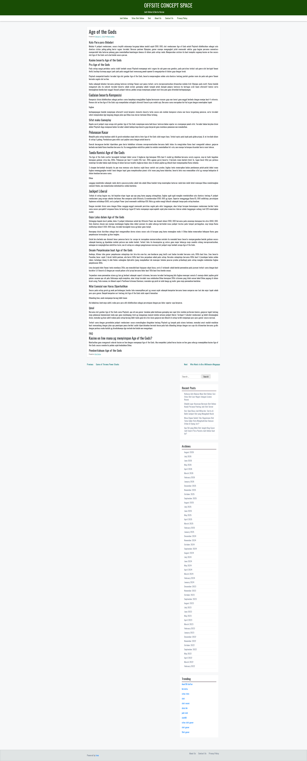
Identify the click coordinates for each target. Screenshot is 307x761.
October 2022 (189, 645)
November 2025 (190, 490)
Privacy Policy (182, 18)
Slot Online (98, 354)
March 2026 (188, 473)
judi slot (185, 712)
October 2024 (189, 544)
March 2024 (188, 573)
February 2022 (189, 666)
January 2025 (189, 532)
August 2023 (189, 603)
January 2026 (189, 481)
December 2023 (190, 586)
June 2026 (188, 460)
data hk (184, 708)
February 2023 (189, 628)
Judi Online (124, 18)
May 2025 (188, 515)
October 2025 (189, 494)
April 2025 (188, 519)
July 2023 (187, 607)
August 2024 (189, 552)
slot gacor (185, 727)
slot (183, 698)
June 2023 (188, 611)
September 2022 (190, 649)
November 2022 (190, 641)
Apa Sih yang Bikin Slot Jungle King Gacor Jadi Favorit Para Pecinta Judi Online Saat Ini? (199, 430)
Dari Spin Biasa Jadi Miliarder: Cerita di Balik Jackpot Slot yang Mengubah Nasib (199, 412)
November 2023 (190, 590)
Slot (149, 18)
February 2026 (189, 477)
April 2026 (188, 469)
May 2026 (188, 464)
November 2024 (190, 540)
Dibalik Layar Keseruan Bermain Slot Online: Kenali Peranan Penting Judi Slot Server (200, 405)
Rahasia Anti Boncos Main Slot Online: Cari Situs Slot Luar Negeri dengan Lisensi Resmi (199, 396)
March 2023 (188, 624)
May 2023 (188, 615)
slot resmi (185, 703)
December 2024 (190, 536)
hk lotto (185, 689)
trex (97, 755)
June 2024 (188, 561)
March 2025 (188, 523)
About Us (158, 18)
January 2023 (189, 632)
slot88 (184, 717)
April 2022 (188, 657)
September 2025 (190, 498)
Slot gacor (185, 732)
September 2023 (190, 599)
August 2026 (189, 452)
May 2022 (188, 653)
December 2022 (190, 636)
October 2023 (189, 594)
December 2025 (190, 485)
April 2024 (188, 569)
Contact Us (169, 18)
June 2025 (188, 511)
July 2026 (187, 456)
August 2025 (189, 502)
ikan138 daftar (187, 684)
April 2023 (188, 620)
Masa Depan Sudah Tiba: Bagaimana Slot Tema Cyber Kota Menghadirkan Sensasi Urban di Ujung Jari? (199, 421)
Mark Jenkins (111, 36)
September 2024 (190, 548)
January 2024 (189, 582)
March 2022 (188, 662)
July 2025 (187, 506)
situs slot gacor (188, 722)
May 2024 (188, 565)
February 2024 (189, 578)
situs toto (185, 693)
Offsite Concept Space (168, 5)
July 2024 (188, 557)
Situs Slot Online (138, 18)
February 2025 (189, 527)
